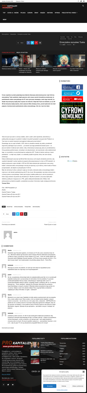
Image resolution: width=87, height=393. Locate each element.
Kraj (71, 37)
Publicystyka (80, 37)
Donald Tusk (9, 206)
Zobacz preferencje (77, 386)
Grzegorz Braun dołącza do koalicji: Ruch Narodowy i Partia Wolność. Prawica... (48, 344)
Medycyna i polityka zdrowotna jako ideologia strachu (42, 70)
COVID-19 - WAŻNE (40, 66)
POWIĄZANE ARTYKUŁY (8, 52)
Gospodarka (13, 34)
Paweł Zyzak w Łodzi (50, 224)
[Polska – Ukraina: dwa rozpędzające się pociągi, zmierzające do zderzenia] (26, 61)
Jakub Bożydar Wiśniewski (7, 66)
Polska (23, 13)
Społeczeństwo (63, 38)
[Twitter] (81, 1)
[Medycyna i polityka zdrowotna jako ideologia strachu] (43, 61)
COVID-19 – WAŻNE (13, 13)
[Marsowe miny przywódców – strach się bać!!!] (60, 61)
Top (4, 13)
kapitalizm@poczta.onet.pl (9, 380)
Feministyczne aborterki (8, 224)
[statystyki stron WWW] (70, 161)
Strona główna (5, 34)
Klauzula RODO (6, 374)
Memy (4, 19)
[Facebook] (78, 1)
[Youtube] (84, 1)
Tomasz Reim (28, 206)
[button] (83, 372)
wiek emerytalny (36, 206)
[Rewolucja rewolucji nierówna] (9, 61)
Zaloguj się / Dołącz (20, 1)
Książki (42, 13)
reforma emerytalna (18, 206)
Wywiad (57, 13)
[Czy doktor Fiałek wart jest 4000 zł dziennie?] (77, 61)
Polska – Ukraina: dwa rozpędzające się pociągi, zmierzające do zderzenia (25, 70)
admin (64, 44)
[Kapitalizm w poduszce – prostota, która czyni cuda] (35, 353)
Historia (50, 13)
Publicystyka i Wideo (69, 13)
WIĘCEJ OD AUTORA (22, 52)
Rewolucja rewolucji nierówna (9, 68)
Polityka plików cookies (62, 390)
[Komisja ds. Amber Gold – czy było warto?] (35, 361)
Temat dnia (70, 38)
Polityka (67, 37)
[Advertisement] (43, 27)
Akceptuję (50, 386)
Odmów (64, 386)
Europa (30, 13)
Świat (36, 13)
